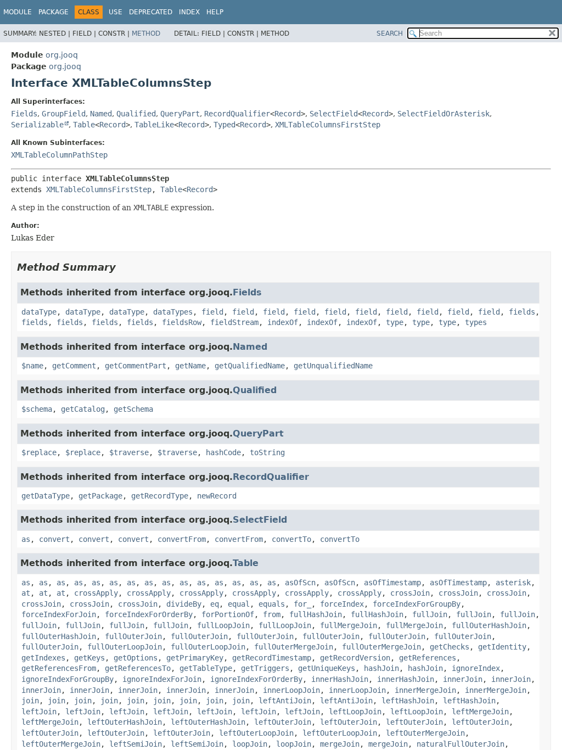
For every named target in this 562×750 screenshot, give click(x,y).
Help (214, 12)
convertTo (291, 539)
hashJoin (381, 668)
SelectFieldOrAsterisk (443, 113)
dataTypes (173, 311)
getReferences (427, 657)
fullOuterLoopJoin (124, 646)
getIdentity (502, 646)
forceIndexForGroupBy (416, 604)
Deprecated (150, 12)
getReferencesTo (138, 668)
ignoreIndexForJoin (161, 679)
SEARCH (389, 33)
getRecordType (159, 495)
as (25, 539)
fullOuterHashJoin (489, 625)
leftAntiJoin (284, 700)
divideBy (183, 604)
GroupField (64, 113)
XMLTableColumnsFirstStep (327, 124)
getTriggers (265, 668)
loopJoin (249, 744)
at (25, 593)
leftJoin (39, 711)
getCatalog (83, 409)
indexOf (282, 322)
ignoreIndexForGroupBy (67, 679)
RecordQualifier (237, 113)
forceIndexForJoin (58, 614)
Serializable (37, 124)
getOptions (136, 657)
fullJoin (429, 614)
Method (146, 33)
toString (267, 452)
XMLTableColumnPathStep (59, 154)
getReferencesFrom (58, 668)
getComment (74, 365)
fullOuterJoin (133, 636)
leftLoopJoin (355, 711)
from (271, 614)
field (212, 311)
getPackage (100, 495)
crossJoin (410, 593)
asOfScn (300, 582)
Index (189, 12)
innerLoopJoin (291, 690)
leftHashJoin (407, 700)
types (476, 322)
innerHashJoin (339, 679)
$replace (39, 452)
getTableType (205, 668)
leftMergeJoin (480, 711)
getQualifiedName (250, 365)
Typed (224, 124)
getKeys (89, 657)
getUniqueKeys (326, 668)
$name (32, 365)
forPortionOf (227, 614)
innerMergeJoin (425, 690)
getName (190, 365)
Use (115, 12)
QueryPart (180, 113)
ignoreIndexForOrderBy (256, 679)
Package (53, 12)
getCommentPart (135, 365)
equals (271, 604)
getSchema (133, 409)
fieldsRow (181, 322)
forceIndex (342, 604)
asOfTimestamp (392, 582)
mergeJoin (339, 744)
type (394, 322)
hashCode (223, 452)
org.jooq (62, 55)
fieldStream (234, 322)
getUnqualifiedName (333, 365)
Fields (24, 113)
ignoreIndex (476, 668)
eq (214, 604)
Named (101, 113)
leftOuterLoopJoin (256, 733)
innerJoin (462, 679)
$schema (36, 409)
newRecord (217, 495)
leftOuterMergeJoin (425, 733)
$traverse (129, 452)
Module (17, 12)
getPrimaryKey (194, 657)
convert (54, 539)
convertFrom (182, 539)
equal (239, 604)
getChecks (449, 646)
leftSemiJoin (135, 744)
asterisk (513, 582)
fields (522, 311)
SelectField (334, 113)
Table (84, 124)
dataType (39, 311)
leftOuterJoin (282, 722)
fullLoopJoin (223, 625)
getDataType (45, 495)
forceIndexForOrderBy (149, 614)
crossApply (96, 593)
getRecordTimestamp (271, 657)
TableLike (154, 124)
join (30, 700)
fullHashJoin (315, 614)
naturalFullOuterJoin (460, 744)
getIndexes (43, 657)
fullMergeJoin (348, 625)
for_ (302, 604)
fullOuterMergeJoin (293, 646)
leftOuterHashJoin (124, 722)
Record (287, 113)
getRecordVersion (355, 657)
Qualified (136, 113)
